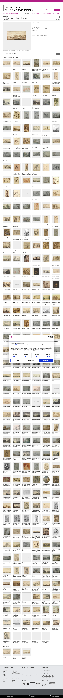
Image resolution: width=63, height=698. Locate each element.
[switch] (26, 356)
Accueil (4, 3)
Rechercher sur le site (18, 3)
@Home (58, 13)
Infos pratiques (5, 13)
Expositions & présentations (14, 13)
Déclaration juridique (51, 693)
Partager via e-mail (59, 19)
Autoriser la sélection (31, 360)
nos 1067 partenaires (17, 344)
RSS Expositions (44, 683)
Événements (14, 3)
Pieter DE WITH (38, 33)
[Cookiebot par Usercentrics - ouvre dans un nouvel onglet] (48, 337)
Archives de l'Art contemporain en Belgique (16, 675)
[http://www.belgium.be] (27, 683)
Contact (7, 3)
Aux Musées (5, 675)
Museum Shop (5, 677)
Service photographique (16, 673)
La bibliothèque (14, 671)
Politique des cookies (57, 693)
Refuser (17, 360)
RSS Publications (44, 685)
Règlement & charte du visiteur (6, 679)
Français (55, 3)
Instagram (49, 677)
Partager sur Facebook (56, 19)
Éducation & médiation (46, 13)
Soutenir (13, 680)
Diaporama (58, 53)
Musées (32, 13)
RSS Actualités (44, 684)
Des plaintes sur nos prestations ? (34, 693)
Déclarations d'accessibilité (43, 693)
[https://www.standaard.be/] (38, 683)
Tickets (58, 9)
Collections (27, 13)
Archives (13, 674)
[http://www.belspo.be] (23, 683)
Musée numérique (15, 676)
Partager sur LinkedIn (58, 19)
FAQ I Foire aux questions (5, 671)
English (59, 3)
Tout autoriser (45, 360)
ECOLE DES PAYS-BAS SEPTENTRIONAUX (39, 35)
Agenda (22, 13)
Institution (37, 13)
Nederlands (51, 3)
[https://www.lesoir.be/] (32, 682)
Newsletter (53, 683)
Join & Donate (50, 9)
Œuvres (59, 17)
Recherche (54, 13)
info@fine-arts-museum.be (35, 688)
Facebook (43, 677)
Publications (14, 672)
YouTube (46, 677)
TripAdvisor (52, 677)
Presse (11, 3)
